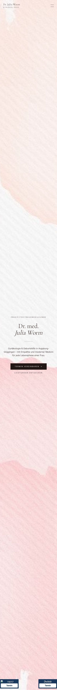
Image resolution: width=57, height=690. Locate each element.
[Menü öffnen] (52, 5)
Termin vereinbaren (27, 366)
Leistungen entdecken (28, 373)
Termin (48, 685)
